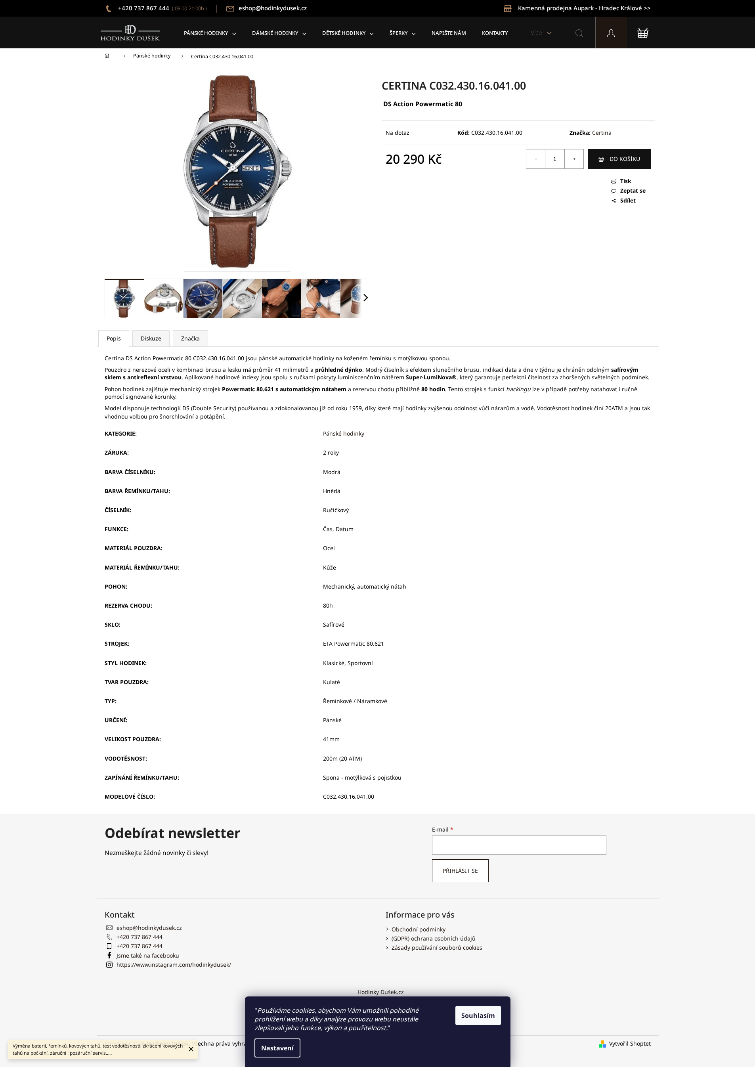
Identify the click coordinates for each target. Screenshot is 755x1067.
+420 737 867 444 (162, 8)
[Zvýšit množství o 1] (573, 158)
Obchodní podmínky (418, 929)
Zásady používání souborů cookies (437, 947)
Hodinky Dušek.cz (380, 992)
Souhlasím (478, 1015)
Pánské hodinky (343, 433)
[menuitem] (210, 33)
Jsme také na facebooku (148, 955)
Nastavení (277, 1048)
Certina (602, 132)
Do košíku (625, 159)
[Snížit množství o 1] (535, 158)
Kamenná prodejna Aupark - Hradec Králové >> (584, 8)
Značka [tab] (190, 338)
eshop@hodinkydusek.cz (273, 8)
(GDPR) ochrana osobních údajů (434, 938)
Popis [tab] (114, 338)
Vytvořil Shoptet (630, 1043)
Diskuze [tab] (151, 338)
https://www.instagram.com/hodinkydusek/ (174, 964)
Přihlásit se (460, 870)
